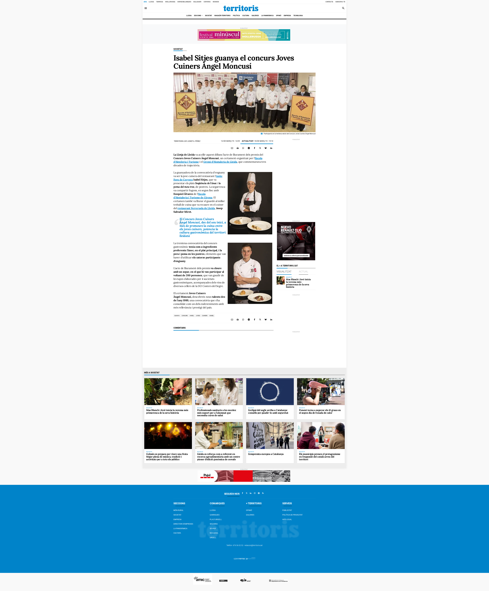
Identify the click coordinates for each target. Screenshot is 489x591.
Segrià (213, 528)
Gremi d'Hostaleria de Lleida (220, 161)
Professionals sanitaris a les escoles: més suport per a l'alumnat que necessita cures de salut (216, 413)
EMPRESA (177, 519)
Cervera (207, 2)
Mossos (216, 2)
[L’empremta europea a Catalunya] (270, 435)
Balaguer (197, 2)
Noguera (214, 533)
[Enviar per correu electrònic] (232, 148)
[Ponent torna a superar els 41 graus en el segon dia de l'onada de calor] (321, 391)
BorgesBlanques (184, 2)
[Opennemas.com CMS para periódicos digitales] (244, 559)
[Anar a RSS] (263, 493)
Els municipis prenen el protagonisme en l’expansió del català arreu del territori (319, 456)
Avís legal (287, 519)
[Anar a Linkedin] (251, 493)
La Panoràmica (180, 528)
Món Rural (178, 510)
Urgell (213, 538)
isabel (211, 315)
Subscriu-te (340, 2)
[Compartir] (243, 148)
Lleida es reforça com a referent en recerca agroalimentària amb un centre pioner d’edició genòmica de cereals (218, 456)
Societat (178, 49)
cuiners (204, 315)
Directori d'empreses (183, 524)
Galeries (250, 515)
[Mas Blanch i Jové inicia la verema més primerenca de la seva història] (281, 280)
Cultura (177, 533)
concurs (185, 315)
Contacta (329, 2)
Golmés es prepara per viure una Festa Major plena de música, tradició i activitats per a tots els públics (167, 456)
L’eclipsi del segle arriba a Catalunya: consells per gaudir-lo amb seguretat (268, 411)
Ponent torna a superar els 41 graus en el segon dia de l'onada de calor (320, 411)
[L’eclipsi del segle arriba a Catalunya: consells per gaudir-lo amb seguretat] (270, 391)
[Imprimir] (237, 148)
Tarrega (159, 2)
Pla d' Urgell (216, 519)
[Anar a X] (246, 493)
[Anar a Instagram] (255, 493)
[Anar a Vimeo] (259, 493)
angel (192, 315)
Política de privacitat (292, 515)
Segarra (214, 524)
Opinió (249, 510)
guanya (177, 315)
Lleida (151, 2)
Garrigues (214, 515)
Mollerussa (170, 2)
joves (198, 315)
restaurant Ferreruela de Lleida (196, 208)
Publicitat (287, 510)
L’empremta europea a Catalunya (266, 453)
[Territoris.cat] (241, 8)
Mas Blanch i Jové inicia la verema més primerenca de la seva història (298, 283)
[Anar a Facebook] (242, 493)
